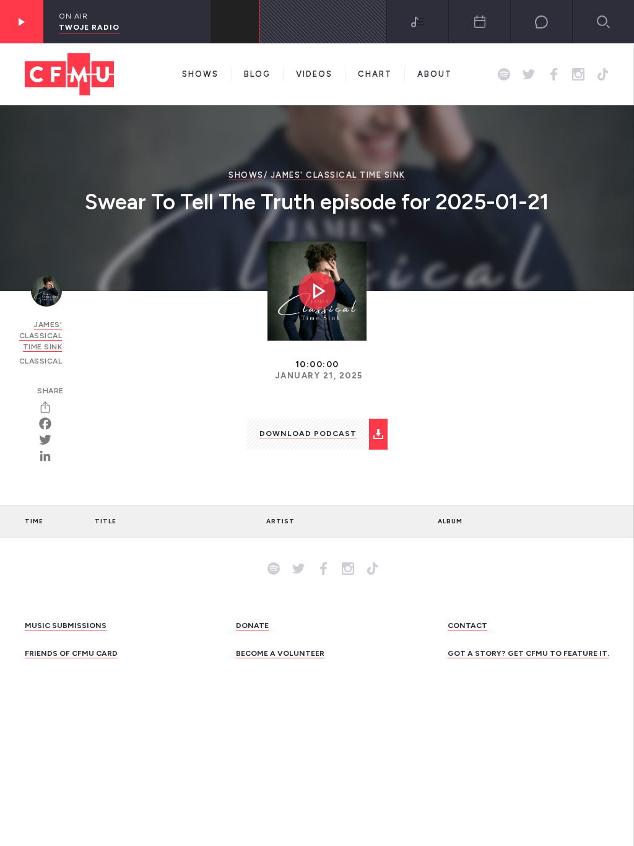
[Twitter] (49, 440)
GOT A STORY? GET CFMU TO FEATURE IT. (528, 653)
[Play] (21, 21)
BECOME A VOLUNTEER (280, 653)
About (434, 74)
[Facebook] (49, 424)
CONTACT (467, 625)
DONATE (252, 625)
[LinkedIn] (49, 456)
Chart (375, 74)
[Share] (49, 407)
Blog (257, 74)
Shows (200, 74)
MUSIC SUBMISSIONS (65, 625)
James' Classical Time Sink (338, 175)
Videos (314, 74)
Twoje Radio (89, 27)
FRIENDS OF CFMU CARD (71, 653)
